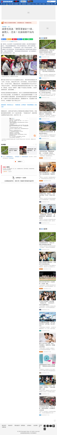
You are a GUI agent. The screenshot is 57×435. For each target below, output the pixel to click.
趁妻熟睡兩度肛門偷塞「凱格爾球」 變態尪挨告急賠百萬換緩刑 (47, 366)
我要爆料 (14, 39)
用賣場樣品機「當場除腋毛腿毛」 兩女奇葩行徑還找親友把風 (47, 71)
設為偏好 (3, 39)
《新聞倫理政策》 (9, 156)
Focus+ (33, 4)
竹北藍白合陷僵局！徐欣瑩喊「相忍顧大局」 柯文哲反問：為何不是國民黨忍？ (47, 303)
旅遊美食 (48, 4)
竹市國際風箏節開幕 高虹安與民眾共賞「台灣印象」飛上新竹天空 (47, 324)
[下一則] (36, 145)
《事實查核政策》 (25, 156)
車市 (52, 4)
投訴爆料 (36, 425)
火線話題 (29, 4)
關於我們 (4, 425)
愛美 (37, 4)
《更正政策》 (11, 158)
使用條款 (29, 425)
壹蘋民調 (24, 4)
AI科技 (40, 4)
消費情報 (4, 427)
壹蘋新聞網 (4, 26)
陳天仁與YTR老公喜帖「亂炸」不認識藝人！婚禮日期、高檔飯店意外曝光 (47, 345)
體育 (20, 4)
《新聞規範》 (17, 156)
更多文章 (10, 171)
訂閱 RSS (5, 171)
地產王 (43, 4)
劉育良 (12, 41)
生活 (4, 4)
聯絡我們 (10, 425)
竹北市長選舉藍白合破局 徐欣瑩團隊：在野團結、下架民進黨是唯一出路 (47, 387)
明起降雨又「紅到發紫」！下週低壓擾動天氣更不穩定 (17, 22)
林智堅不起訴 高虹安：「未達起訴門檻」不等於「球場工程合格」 (47, 195)
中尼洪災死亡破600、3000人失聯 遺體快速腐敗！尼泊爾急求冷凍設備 (47, 408)
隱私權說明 (17, 425)
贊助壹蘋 (8, 39)
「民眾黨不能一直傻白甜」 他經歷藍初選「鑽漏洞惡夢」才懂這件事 (47, 216)
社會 (10, 4)
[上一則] (34, 145)
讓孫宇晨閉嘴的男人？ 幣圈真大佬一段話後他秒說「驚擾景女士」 (47, 174)
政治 (7, 4)
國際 (13, 4)
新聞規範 (23, 425)
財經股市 (16, 4)
